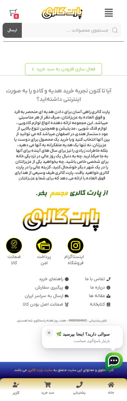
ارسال (12, 30)
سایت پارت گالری (40, 370)
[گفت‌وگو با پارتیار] (114, 362)
